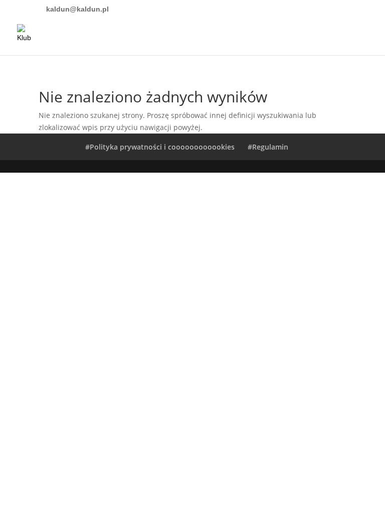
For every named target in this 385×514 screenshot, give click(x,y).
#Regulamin (268, 147)
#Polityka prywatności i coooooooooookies (160, 147)
